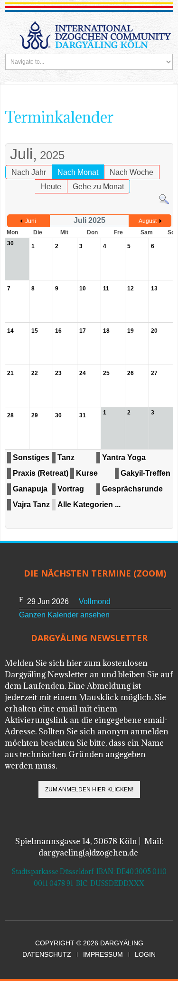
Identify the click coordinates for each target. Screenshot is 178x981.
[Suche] (164, 199)
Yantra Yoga (124, 457)
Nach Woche (131, 172)
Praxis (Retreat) (40, 473)
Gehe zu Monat (98, 187)
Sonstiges (31, 457)
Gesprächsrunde (132, 489)
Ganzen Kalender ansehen (64, 615)
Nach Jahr (28, 172)
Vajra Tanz (31, 504)
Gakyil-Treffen (145, 473)
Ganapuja (30, 489)
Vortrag (70, 489)
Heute (51, 187)
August (148, 221)
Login (145, 954)
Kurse (87, 473)
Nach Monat (77, 172)
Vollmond (95, 601)
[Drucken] (157, 139)
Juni (30, 221)
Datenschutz (46, 954)
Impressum (103, 954)
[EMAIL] (167, 139)
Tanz (66, 457)
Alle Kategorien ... (89, 504)
